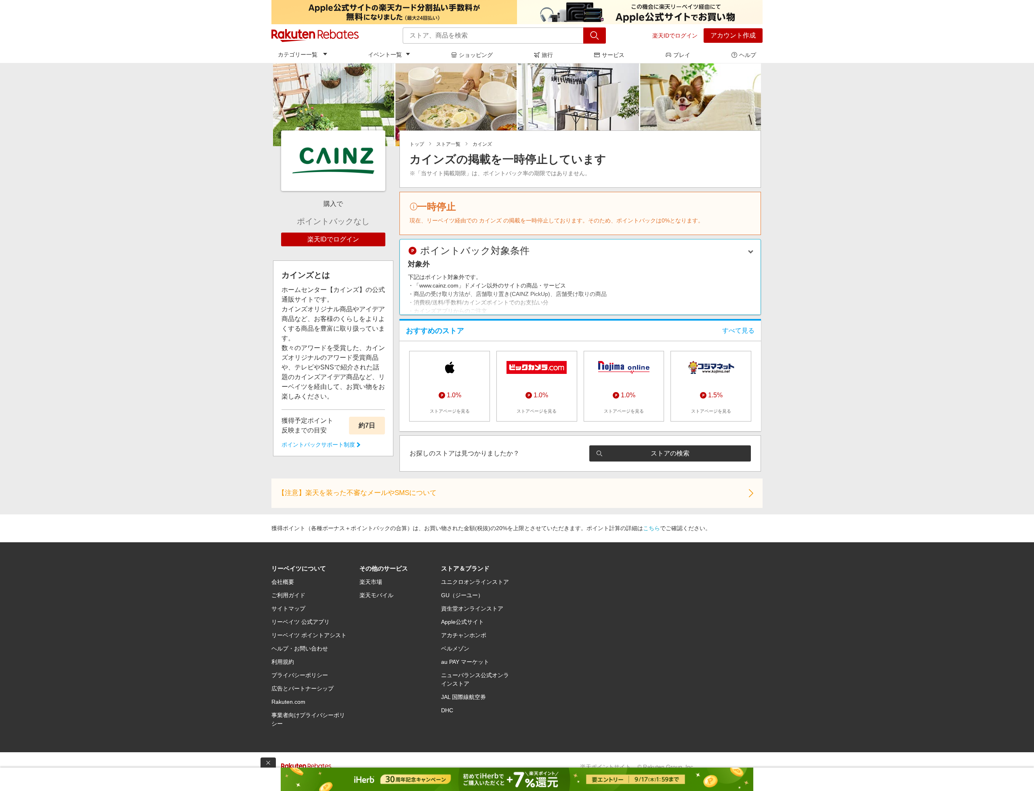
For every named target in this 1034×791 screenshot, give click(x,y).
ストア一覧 (448, 144)
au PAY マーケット (465, 662)
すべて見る (738, 330)
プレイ (681, 55)
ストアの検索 (670, 453)
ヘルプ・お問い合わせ (299, 648)
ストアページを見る (450, 411)
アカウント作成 (733, 35)
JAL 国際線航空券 (463, 697)
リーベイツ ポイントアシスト (309, 635)
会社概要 (282, 582)
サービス (613, 55)
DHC (447, 710)
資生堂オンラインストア (472, 608)
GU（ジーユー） (462, 595)
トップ (417, 144)
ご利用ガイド (288, 595)
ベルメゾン (455, 648)
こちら (651, 528)
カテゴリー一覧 (297, 54)
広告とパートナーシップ (302, 688)
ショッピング (476, 55)
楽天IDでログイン (675, 35)
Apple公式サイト (462, 622)
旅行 (547, 55)
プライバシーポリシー (299, 675)
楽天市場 (370, 582)
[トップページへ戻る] (315, 35)
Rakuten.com (288, 702)
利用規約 (282, 662)
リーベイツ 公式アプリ (300, 622)
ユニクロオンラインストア (475, 582)
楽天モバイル (376, 595)
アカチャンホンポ (463, 635)
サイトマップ (288, 608)
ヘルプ (747, 55)
